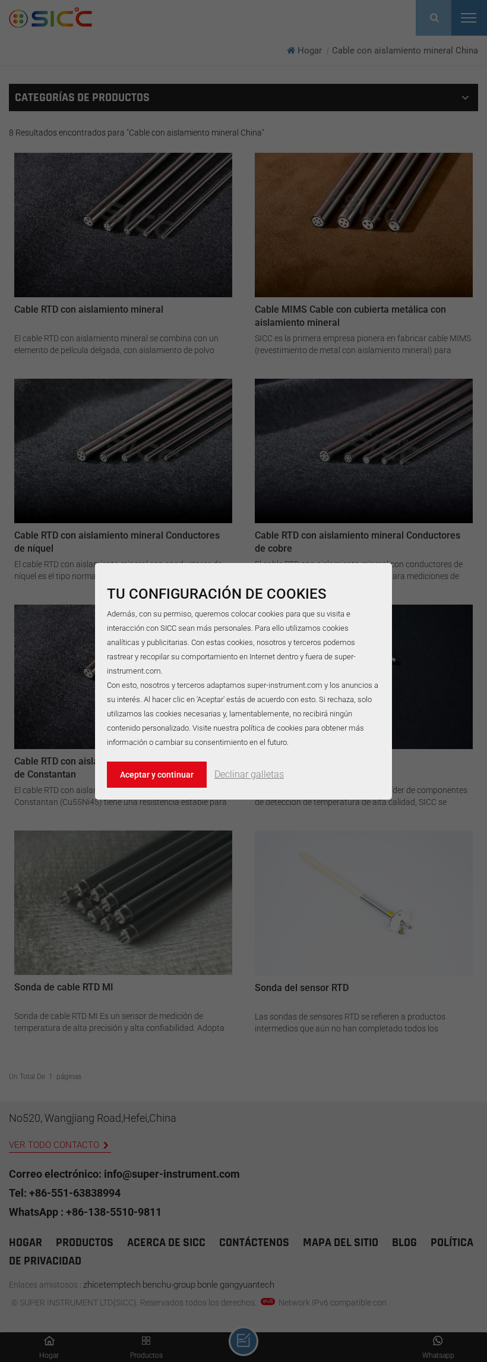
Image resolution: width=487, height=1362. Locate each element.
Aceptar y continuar (157, 774)
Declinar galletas (249, 774)
